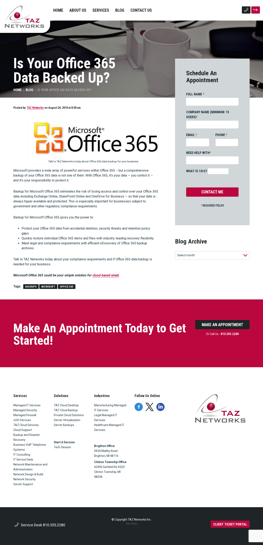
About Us (77, 10)
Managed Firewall (24, 415)
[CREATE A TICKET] (255, 10)
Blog (119, 10)
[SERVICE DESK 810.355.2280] (246, 10)
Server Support (23, 484)
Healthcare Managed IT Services (109, 427)
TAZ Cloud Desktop (66, 405)
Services (100, 10)
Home (58, 10)
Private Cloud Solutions (69, 415)
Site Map (131, 523)
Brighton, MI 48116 (106, 455)
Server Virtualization (67, 420)
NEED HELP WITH (198, 153)
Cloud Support (22, 430)
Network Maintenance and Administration (30, 467)
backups (31, 286)
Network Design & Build (28, 474)
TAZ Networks (35, 107)
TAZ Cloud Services (26, 425)
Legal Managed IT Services (105, 417)
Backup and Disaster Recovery (26, 437)
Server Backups (64, 425)
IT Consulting (21, 454)
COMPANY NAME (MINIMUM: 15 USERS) (207, 114)
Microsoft (48, 286)
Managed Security (25, 410)
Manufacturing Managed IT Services (110, 408)
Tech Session (62, 447)
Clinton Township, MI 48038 (107, 474)
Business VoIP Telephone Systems (29, 447)
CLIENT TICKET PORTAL (230, 524)
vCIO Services (22, 420)
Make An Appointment (222, 324)
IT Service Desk (23, 459)
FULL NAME (195, 94)
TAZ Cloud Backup (66, 410)
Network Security (24, 479)
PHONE (221, 135)
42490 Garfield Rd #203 (109, 467)
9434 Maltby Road (106, 451)
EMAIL (191, 135)
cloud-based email (105, 275)
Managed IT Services (26, 405)
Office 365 (66, 286)
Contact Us (141, 10)
